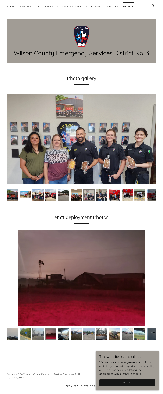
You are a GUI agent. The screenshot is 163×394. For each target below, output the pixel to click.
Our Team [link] (93, 6)
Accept (127, 382)
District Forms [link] (92, 386)
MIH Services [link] (69, 386)
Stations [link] (111, 6)
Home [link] (11, 6)
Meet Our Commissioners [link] (62, 6)
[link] (81, 36)
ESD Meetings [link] (29, 6)
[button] (128, 5)
